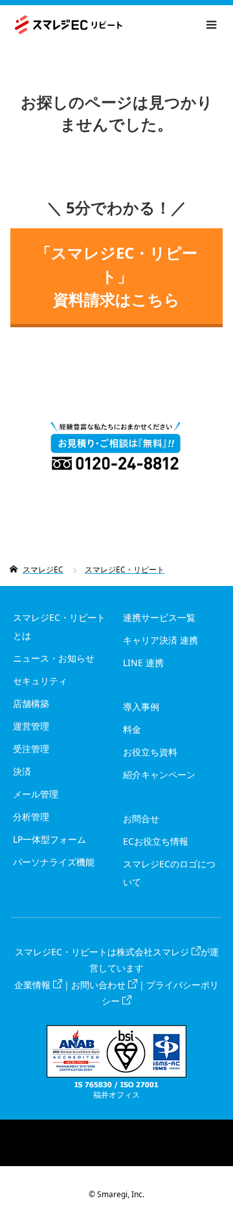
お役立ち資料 (150, 752)
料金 (132, 729)
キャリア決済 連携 (160, 640)
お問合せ (141, 818)
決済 (22, 771)
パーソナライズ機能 (53, 862)
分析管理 (31, 816)
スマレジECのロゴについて (169, 873)
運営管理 (31, 726)
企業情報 (32, 985)
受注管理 (31, 748)
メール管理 (35, 794)
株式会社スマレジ (152, 952)
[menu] (211, 24)
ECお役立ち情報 (155, 841)
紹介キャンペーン (159, 774)
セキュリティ (40, 681)
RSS (116, 1129)
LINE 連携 (143, 662)
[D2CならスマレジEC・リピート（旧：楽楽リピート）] (122, 25)
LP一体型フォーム (49, 839)
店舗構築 (31, 703)
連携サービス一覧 (159, 617)
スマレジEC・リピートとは (59, 626)
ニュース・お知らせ (53, 658)
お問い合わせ (98, 985)
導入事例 (141, 706)
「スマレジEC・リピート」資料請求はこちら (116, 276)
